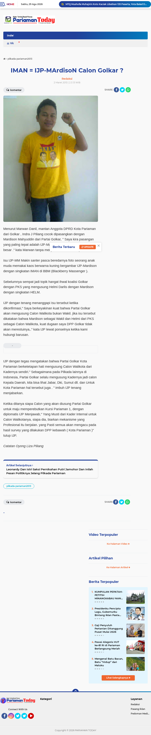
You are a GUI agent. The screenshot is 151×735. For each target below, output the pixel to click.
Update (88, 247)
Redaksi (135, 704)
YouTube (33, 720)
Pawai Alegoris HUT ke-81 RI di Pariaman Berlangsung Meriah (107, 645)
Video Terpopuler (103, 535)
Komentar (16, 502)
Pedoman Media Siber (141, 713)
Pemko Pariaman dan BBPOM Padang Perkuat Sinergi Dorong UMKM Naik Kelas (107, 4)
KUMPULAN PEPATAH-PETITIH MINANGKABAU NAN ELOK (109, 595)
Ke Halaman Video (117, 543)
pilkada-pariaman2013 (18, 486)
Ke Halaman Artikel (117, 567)
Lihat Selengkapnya (117, 677)
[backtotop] (75, 692)
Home (10, 4)
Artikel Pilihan (101, 558)
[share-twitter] (122, 89)
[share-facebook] (116, 89)
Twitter (19, 720)
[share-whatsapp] (128, 89)
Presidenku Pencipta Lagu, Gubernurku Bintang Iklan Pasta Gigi (108, 612)
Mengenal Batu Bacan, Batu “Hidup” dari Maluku (109, 662)
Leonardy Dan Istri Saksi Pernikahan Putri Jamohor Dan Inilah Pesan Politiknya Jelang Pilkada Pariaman (49, 471)
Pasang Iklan (138, 709)
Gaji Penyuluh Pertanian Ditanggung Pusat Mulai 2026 (109, 628)
